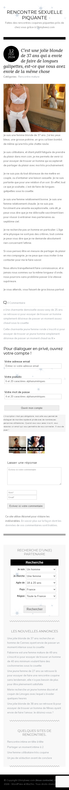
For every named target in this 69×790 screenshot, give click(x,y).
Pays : (23, 589)
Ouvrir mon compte (31, 408)
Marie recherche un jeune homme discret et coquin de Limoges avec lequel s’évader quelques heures (32, 694)
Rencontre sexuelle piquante (34, 14)
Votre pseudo (13, 376)
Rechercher (35, 609)
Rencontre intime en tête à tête (25, 741)
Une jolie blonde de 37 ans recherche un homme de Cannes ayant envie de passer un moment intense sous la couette (33, 643)
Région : (21, 596)
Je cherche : (19, 576)
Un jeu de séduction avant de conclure (29, 757)
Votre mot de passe (17, 392)
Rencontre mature (28, 76)
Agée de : (21, 582)
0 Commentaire (16, 302)
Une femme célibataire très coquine (28, 752)
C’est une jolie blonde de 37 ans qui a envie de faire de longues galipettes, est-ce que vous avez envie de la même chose (34, 61)
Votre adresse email (17, 361)
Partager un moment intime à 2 (25, 747)
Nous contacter (44, 780)
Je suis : (21, 569)
